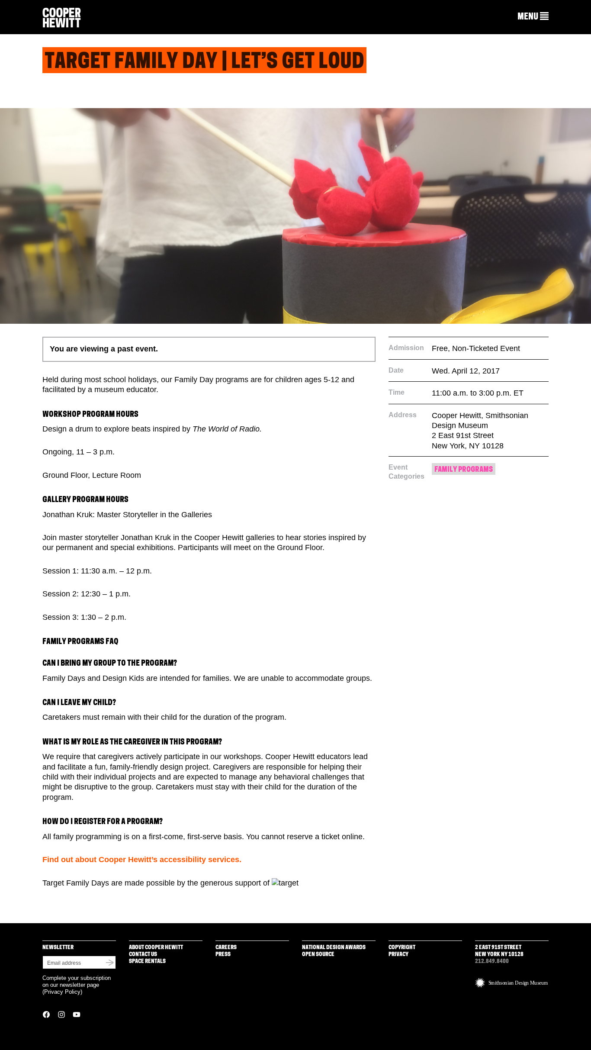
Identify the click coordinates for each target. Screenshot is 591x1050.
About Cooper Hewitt (156, 947)
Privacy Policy (62, 992)
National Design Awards (334, 947)
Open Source (318, 954)
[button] (533, 17)
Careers (226, 947)
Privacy (398, 954)
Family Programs (463, 469)
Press (223, 954)
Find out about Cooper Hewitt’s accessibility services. (141, 859)
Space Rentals (147, 961)
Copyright (402, 947)
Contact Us (143, 954)
